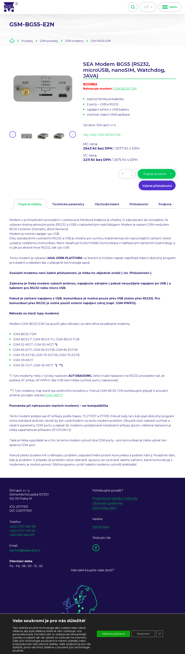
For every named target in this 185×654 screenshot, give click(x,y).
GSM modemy (74, 40)
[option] (42, 88)
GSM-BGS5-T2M (125, 88)
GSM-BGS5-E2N (101, 40)
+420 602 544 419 (21, 535)
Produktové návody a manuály (114, 498)
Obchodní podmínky (107, 503)
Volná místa (100, 527)
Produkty (27, 40)
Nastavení (143, 633)
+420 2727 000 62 (22, 530)
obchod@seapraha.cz (24, 550)
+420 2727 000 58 (22, 526)
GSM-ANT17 (54, 395)
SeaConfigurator (104, 508)
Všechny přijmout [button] (113, 633)
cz (147, 7)
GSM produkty (49, 40)
